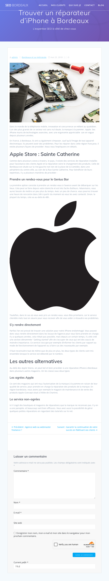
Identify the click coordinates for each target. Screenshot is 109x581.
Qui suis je (75, 5)
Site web (18, 522)
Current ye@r (21, 562)
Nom (17, 502)
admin (15, 57)
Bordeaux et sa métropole (34, 57)
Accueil (43, 5)
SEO (16, 5)
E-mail (17, 512)
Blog (101, 5)
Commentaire (21, 470)
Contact (89, 5)
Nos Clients (58, 5)
